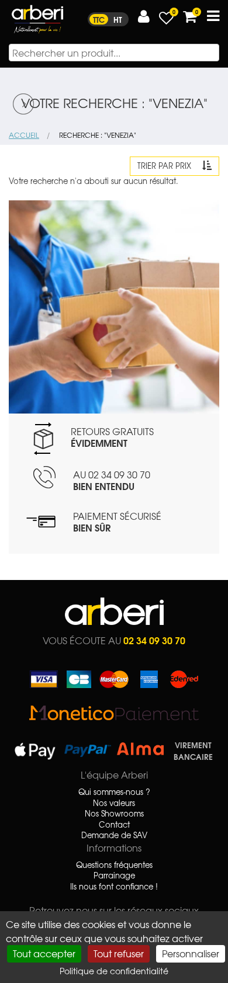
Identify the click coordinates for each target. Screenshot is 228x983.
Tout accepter (44, 953)
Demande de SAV (114, 835)
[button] (143, 17)
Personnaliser (190, 953)
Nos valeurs (114, 803)
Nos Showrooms (114, 813)
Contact (114, 824)
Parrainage (114, 875)
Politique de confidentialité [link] (114, 971)
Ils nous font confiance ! (114, 886)
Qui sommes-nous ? (114, 792)
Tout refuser (119, 953)
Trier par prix (165, 165)
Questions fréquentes (114, 865)
